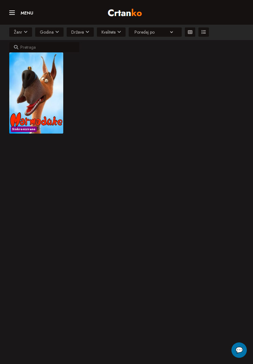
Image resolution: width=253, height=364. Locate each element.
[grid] (190, 32)
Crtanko (127, 11)
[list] (203, 32)
